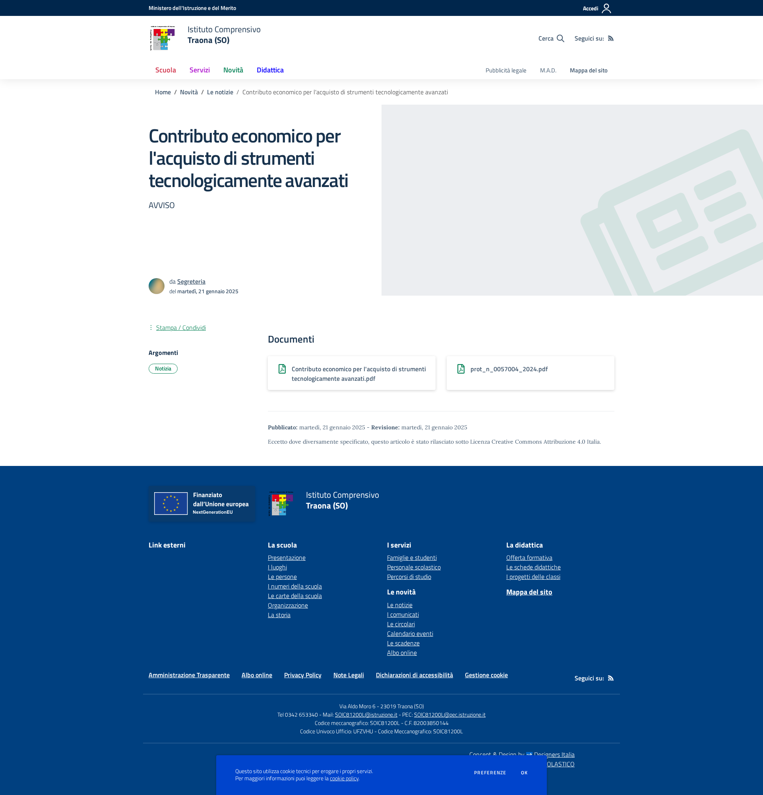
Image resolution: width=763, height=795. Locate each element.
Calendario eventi (410, 633)
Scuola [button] (165, 69)
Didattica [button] (270, 69)
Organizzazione (288, 605)
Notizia (163, 368)
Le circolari (401, 624)
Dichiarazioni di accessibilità (414, 675)
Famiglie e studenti (412, 557)
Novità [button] (233, 69)
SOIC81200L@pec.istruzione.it (450, 714)
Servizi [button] (200, 69)
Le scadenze (403, 643)
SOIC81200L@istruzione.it (366, 714)
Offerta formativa (529, 557)
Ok (524, 772)
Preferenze (490, 772)
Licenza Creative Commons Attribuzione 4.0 (527, 441)
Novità (189, 92)
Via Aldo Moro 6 (357, 706)
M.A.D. (548, 70)
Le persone (282, 576)
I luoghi (277, 567)
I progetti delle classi (533, 576)
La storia (279, 615)
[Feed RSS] (610, 38)
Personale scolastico (414, 567)
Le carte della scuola (295, 595)
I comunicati (403, 614)
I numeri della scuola (295, 586)
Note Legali (348, 675)
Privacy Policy (302, 675)
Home (163, 92)
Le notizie (220, 92)
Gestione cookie (486, 675)
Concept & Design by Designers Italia (522, 754)
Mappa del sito (589, 70)
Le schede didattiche (533, 567)
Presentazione (287, 557)
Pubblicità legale (506, 70)
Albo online (402, 652)
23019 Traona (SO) (402, 706)
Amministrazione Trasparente (189, 675)
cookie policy (344, 778)
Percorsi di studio (409, 576)
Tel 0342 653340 (297, 714)
